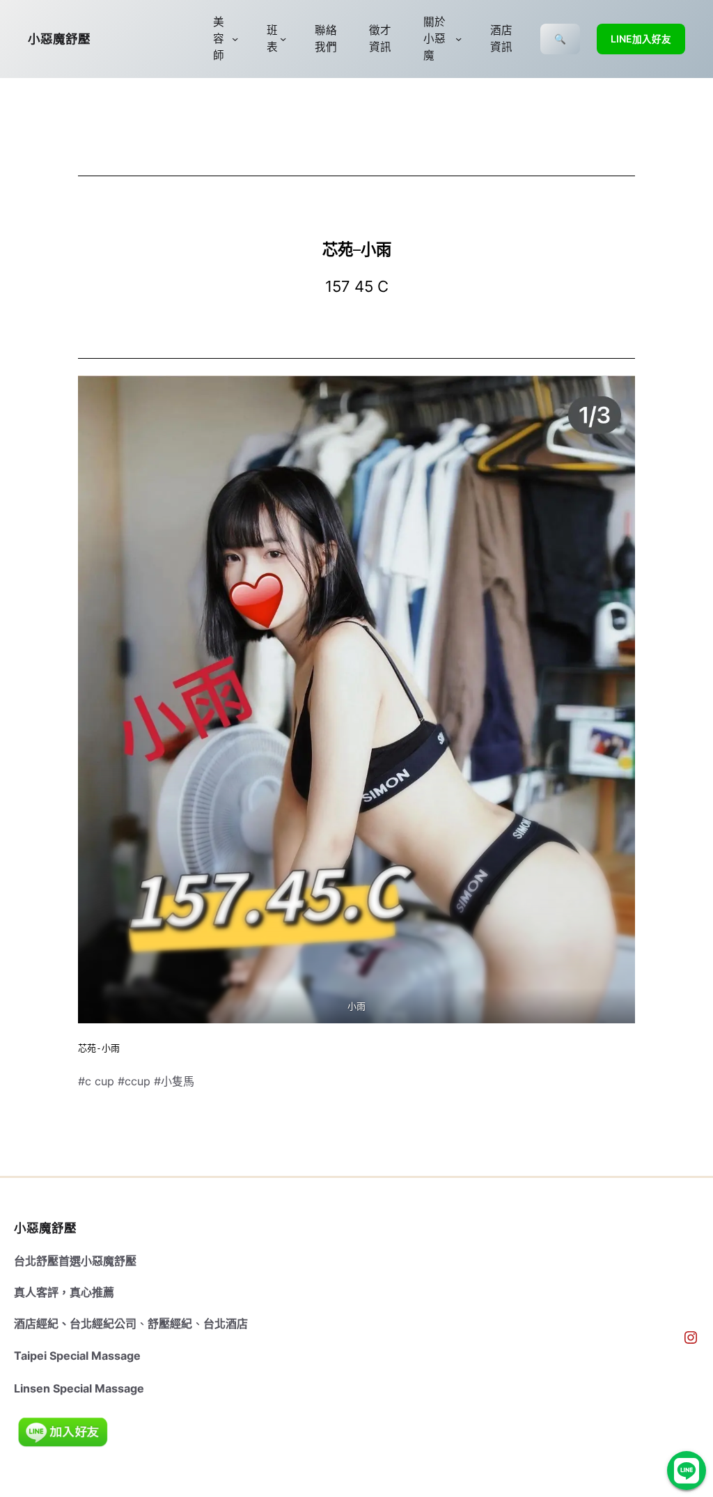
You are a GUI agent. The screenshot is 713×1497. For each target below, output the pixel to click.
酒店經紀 (36, 1324)
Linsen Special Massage (79, 1388)
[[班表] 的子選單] (283, 39)
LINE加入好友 (641, 39)
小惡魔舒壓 (59, 38)
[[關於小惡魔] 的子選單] (458, 39)
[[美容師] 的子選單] (235, 39)
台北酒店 (225, 1324)
